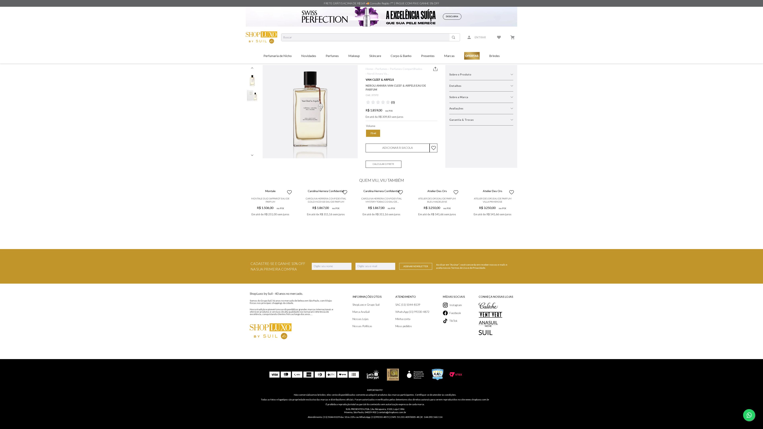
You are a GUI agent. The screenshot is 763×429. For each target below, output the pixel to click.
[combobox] (370, 37)
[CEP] (383, 161)
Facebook (455, 373)
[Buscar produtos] (454, 37)
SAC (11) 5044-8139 (407, 365)
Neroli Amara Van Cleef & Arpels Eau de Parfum (377, 74)
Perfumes (381, 69)
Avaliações (456, 108)
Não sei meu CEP (375, 170)
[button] (373, 133)
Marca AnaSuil (361, 372)
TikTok (453, 381)
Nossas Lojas (360, 379)
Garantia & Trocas (461, 119)
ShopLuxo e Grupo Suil (366, 365)
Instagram (455, 365)
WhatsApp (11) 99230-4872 (412, 372)
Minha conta (402, 379)
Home (369, 69)
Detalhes (455, 85)
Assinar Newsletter (415, 326)
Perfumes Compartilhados (406, 69)
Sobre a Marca (458, 97)
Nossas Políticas (362, 386)
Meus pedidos (403, 386)
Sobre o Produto (460, 74)
